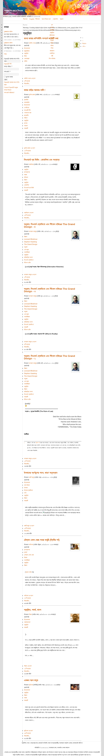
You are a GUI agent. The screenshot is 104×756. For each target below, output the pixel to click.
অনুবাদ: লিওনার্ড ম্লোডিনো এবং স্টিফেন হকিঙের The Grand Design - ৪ (49, 225)
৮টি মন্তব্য (27, 81)
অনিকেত (31, 544)
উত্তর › (84, 43)
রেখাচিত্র (52, 53)
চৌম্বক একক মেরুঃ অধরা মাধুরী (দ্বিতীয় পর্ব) (42, 539)
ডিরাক (25, 557)
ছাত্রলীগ (26, 115)
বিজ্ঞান (52, 43)
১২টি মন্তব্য (27, 668)
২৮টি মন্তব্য (27, 151)
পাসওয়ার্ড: (7, 71)
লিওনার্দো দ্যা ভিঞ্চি (29, 187)
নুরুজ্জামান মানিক (8, 31)
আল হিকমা (26, 485)
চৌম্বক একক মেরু (29, 555)
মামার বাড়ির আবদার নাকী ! (34, 90)
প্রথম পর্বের (28, 572)
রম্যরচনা (52, 51)
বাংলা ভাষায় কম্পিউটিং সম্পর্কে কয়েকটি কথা (41, 38)
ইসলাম (25, 488)
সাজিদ (25, 61)
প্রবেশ (61, 19)
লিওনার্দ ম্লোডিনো (28, 260)
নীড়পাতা (25, 19)
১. (24, 442)
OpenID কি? (8, 64)
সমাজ (25, 175)
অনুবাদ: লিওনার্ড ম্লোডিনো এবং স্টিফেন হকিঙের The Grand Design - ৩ (49, 290)
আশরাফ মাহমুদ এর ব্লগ (30, 274)
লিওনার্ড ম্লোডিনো (28, 324)
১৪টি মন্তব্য (27, 215)
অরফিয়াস (31, 164)
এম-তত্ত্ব (26, 249)
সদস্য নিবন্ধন (7, 90)
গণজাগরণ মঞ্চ (27, 113)
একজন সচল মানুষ (31, 680)
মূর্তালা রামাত (32, 94)
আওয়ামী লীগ (27, 110)
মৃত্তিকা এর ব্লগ (28, 730)
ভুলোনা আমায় (9, 77)
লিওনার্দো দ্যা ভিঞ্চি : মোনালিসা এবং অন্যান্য (41, 159)
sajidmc (27, 51)
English (31, 19)
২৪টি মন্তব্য (27, 528)
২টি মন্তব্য (27, 277)
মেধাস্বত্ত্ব (26, 58)
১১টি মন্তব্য (27, 461)
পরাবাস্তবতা (27, 622)
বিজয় (25, 56)
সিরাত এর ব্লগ (27, 666)
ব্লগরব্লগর (27, 172)
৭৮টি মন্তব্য (27, 598)
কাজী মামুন (31, 477)
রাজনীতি (52, 30)
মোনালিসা (26, 185)
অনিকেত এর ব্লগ (28, 595)
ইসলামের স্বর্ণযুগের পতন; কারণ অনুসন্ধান (40, 472)
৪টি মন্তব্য (27, 344)
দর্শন (25, 493)
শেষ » (84, 46)
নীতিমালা (37, 19)
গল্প (52, 25)
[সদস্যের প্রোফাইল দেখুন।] (76, 47)
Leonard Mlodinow (30, 239)
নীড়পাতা (25, 25)
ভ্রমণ (52, 27)
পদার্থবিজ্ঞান (27, 252)
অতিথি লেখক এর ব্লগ (29, 78)
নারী (52, 56)
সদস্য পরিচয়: (8, 66)
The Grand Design (30, 244)
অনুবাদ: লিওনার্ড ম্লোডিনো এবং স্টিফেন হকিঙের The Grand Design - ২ (49, 357)
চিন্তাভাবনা (27, 48)
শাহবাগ (26, 125)
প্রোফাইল (55, 19)
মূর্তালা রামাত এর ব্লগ (29, 148)
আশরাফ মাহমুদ (32, 231)
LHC (25, 552)
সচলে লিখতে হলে (46, 19)
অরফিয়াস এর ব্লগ (28, 212)
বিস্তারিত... (27, 83)
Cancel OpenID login (11, 87)
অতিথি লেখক (32, 43)
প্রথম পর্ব (38, 442)
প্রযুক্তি (52, 32)
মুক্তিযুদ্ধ (52, 35)
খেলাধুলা (52, 38)
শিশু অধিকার (52, 58)
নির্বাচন (25, 118)
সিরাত (30, 614)
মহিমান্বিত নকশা (28, 257)
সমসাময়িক (26, 102)
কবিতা (52, 45)
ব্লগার (25, 123)
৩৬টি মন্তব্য (27, 733)
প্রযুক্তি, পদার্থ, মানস (32, 609)
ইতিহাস (26, 177)
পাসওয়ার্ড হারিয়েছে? (9, 92)
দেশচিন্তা (26, 107)
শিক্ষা (52, 48)
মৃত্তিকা (31, 685)
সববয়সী (26, 128)
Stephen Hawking (30, 242)
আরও (5, 54)
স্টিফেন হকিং (27, 262)
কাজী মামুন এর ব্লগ (29, 526)
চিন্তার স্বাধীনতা (28, 490)
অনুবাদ (52, 40)
